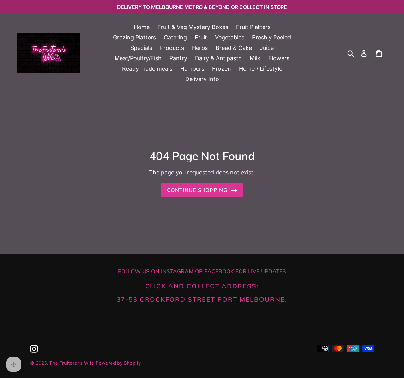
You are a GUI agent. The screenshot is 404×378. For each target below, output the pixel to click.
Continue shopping (197, 190)
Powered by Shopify (118, 363)
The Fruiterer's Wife (71, 363)
